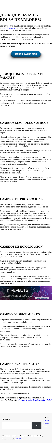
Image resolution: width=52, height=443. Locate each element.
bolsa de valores (8, 28)
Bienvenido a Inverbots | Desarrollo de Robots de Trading (22, 436)
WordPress (19, 439)
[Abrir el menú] (1, 8)
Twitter (45, 426)
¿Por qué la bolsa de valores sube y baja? (35, 400)
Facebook (46, 420)
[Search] (37, 425)
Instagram (46, 423)
